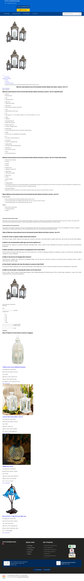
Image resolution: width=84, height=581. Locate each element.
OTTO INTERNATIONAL (12, 2)
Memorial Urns (47, 553)
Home (6, 79)
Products (7, 81)
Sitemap (29, 554)
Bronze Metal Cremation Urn (50, 551)
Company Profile (16, 13)
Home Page (6, 13)
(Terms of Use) (24, 575)
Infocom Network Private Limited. (23, 576)
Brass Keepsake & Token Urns (50, 555)
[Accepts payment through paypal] (72, 557)
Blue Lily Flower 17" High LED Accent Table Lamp (14, 516)
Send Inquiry (24, 10)
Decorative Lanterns (9, 83)
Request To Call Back (6, 78)
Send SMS (47, 569)
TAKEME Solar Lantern (7, 466)
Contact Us (35, 13)
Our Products (26, 13)
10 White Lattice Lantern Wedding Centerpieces (14, 367)
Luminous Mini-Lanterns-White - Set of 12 (12, 416)
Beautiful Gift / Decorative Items (51, 545)
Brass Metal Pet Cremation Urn (51, 549)
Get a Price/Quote (6, 88)
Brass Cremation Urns (49, 547)
